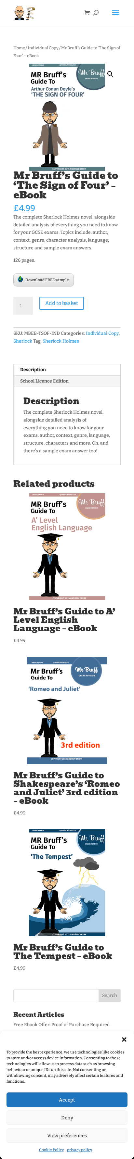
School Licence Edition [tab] (44, 381)
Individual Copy (43, 47)
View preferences (67, 1136)
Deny (67, 1118)
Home (19, 47)
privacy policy (79, 1150)
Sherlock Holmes (61, 341)
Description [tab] (33, 369)
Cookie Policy (51, 1150)
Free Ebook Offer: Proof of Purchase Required (61, 1024)
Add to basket (61, 303)
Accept (67, 1100)
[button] (124, 1039)
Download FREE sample (47, 280)
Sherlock (22, 341)
